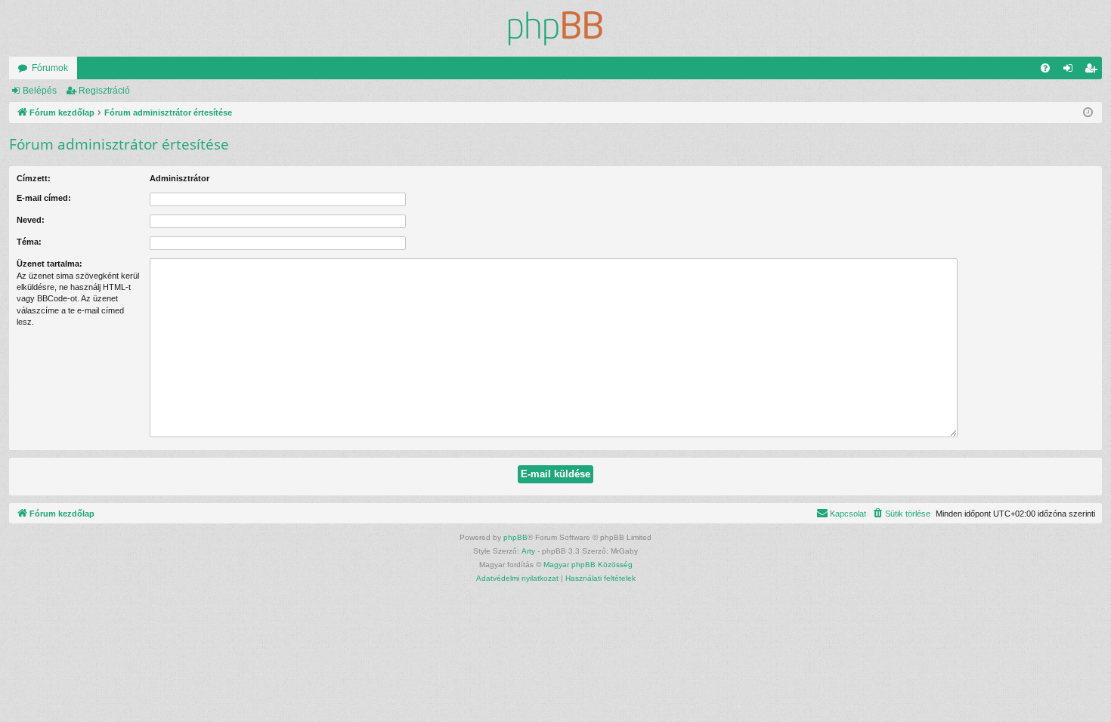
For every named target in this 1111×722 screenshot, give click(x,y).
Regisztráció (104, 90)
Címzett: (34, 178)
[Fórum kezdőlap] (555, 28)
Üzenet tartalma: (49, 263)
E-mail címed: (44, 197)
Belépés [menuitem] (1071, 71)
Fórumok (50, 68)
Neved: (31, 219)
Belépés (40, 90)
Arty (528, 551)
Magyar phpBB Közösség (588, 564)
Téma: (29, 241)
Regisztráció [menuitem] (1093, 71)
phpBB (515, 537)
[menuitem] (1045, 68)
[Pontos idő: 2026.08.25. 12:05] (1088, 113)
